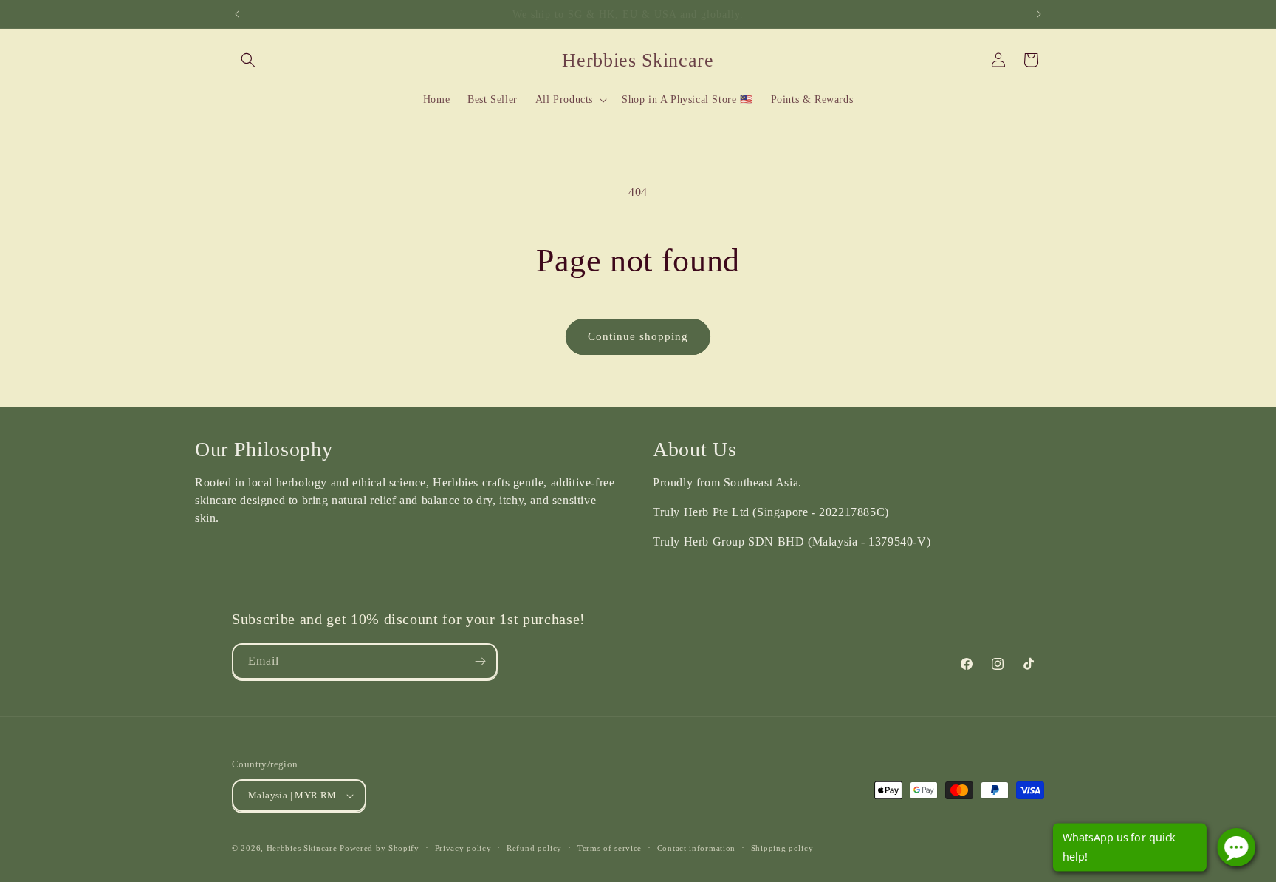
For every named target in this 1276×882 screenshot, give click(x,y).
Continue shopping (638, 336)
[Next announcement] (1039, 14)
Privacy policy (463, 848)
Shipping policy (782, 848)
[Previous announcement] (237, 14)
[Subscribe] (480, 661)
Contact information (696, 848)
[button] (248, 60)
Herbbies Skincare (302, 848)
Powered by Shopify (379, 848)
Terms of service (609, 848)
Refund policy (534, 848)
